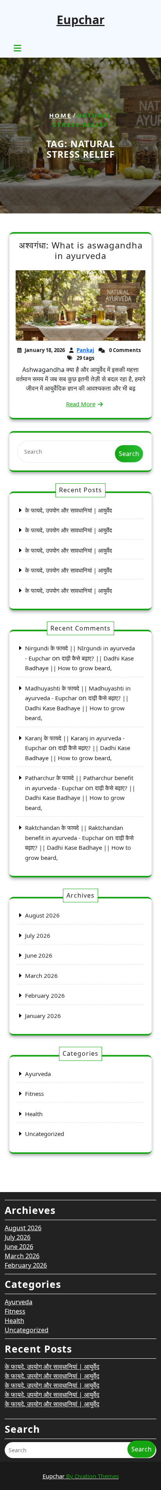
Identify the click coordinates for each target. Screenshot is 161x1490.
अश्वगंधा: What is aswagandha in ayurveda (81, 250)
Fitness (34, 1093)
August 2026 (42, 915)
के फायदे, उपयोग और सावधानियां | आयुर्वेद (68, 510)
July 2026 (37, 935)
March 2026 (41, 975)
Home (60, 115)
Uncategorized (44, 1134)
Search (129, 453)
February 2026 (45, 995)
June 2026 (38, 955)
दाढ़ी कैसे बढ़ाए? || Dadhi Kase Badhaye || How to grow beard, (77, 708)
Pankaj (85, 350)
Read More (80, 404)
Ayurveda (38, 1074)
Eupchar (81, 20)
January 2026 (43, 1016)
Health (34, 1114)
